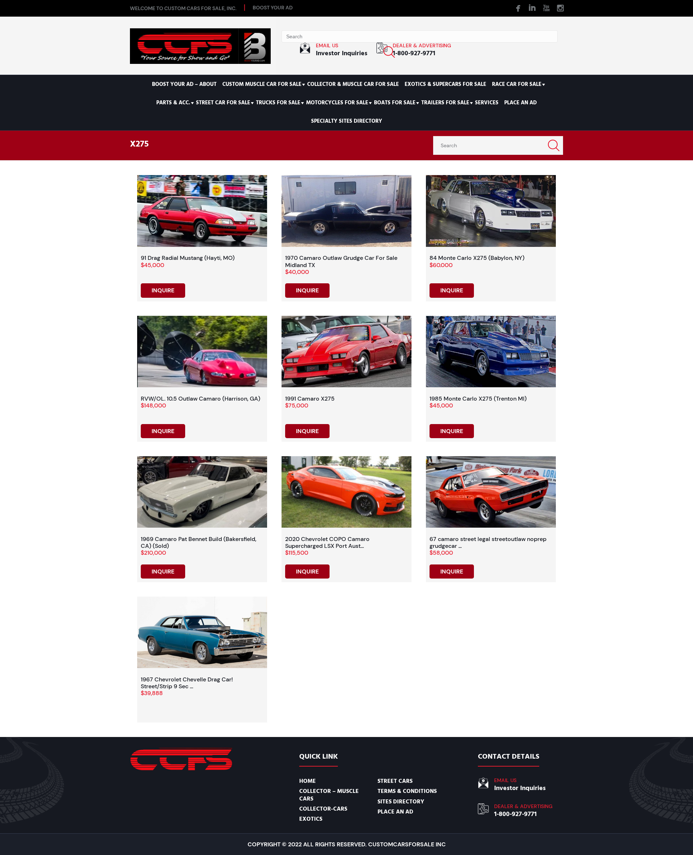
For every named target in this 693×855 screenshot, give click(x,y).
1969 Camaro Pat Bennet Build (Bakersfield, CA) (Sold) (198, 542)
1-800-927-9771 (414, 53)
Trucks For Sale (278, 102)
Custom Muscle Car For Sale (261, 84)
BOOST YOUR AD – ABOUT (184, 84)
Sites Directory (401, 802)
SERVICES (486, 102)
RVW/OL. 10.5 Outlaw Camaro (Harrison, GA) (200, 398)
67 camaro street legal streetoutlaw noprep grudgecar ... (488, 542)
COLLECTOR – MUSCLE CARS (329, 794)
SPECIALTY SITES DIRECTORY (346, 121)
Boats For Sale (394, 102)
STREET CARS (395, 781)
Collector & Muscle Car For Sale (353, 84)
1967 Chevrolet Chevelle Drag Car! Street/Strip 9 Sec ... (187, 683)
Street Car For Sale (223, 102)
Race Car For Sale (516, 84)
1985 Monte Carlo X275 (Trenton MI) (478, 398)
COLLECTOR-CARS (323, 809)
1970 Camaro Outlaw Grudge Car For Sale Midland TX (341, 261)
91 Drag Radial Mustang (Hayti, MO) (188, 258)
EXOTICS (310, 819)
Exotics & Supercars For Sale (445, 84)
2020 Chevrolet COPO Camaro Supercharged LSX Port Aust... (327, 542)
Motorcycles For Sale (337, 102)
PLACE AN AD (520, 102)
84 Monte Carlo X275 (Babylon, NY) (477, 258)
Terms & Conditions (407, 791)
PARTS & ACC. (173, 102)
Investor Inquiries (341, 53)
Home (307, 781)
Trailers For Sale (445, 102)
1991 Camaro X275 (310, 398)
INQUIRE (163, 290)
